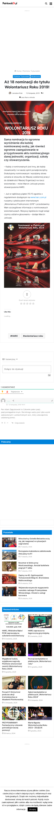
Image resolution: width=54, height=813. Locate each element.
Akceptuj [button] (32, 809)
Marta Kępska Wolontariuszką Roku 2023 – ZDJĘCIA (37, 725)
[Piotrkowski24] (10, 3)
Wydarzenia (35, 76)
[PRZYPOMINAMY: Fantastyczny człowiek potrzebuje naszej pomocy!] (14, 713)
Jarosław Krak (17, 93)
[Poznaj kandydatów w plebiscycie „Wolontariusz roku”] (40, 649)
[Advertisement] (27, 39)
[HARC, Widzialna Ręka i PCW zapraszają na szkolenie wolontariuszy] (14, 621)
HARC (15, 336)
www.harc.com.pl (38, 197)
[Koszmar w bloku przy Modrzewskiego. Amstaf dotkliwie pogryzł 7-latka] (9, 566)
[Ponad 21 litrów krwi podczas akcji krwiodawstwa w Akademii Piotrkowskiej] (14, 682)
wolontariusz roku (33, 336)
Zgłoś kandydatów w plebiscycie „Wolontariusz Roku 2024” (39, 694)
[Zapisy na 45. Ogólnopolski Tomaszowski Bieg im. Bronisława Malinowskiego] (9, 579)
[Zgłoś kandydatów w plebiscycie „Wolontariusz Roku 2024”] (40, 682)
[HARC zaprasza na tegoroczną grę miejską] (40, 621)
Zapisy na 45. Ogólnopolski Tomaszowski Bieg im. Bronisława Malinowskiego (33, 577)
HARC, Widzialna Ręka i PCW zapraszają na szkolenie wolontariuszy (13, 633)
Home (18, 71)
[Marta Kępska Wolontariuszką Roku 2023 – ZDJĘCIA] (40, 713)
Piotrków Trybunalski (31, 71)
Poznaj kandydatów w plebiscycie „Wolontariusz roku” (39, 661)
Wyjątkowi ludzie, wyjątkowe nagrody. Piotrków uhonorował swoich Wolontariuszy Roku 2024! (12, 664)
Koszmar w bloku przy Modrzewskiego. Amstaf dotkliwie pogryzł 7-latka (33, 565)
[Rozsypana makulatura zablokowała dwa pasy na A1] (9, 555)
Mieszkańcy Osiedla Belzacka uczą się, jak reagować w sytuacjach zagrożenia (34, 541)
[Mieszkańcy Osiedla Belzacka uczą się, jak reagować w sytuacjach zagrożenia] (9, 542)
